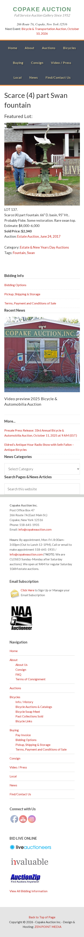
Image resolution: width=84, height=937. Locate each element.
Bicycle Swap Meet (27, 711)
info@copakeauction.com (35, 529)
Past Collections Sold (29, 716)
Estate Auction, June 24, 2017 (39, 236)
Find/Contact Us (20, 794)
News (13, 785)
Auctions (15, 688)
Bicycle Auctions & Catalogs (33, 706)
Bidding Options (15, 285)
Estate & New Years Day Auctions (44, 247)
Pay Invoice (23, 735)
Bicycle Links (23, 721)
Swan (31, 253)
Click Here (27, 590)
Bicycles (15, 697)
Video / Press (18, 767)
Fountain (19, 253)
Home (14, 651)
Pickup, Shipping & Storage (22, 294)
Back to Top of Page (42, 917)
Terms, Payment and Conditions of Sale (30, 303)
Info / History (24, 702)
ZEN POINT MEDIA (48, 926)
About (14, 660)
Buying (14, 730)
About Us (21, 664)
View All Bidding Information (28, 891)
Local (13, 776)
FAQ (18, 674)
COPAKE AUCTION (42, 9)
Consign (20, 669)
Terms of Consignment (30, 679)
